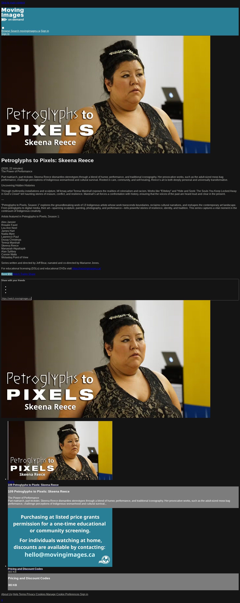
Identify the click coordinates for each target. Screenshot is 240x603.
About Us (6, 594)
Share (31, 274)
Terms (23, 594)
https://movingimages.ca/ (86, 268)
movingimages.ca (30, 31)
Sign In (5, 34)
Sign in (45, 31)
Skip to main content (13, 2)
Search (15, 31)
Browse (6, 31)
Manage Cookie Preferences (63, 594)
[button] (3, 28)
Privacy (31, 594)
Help (16, 594)
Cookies (41, 594)
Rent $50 (7, 274)
